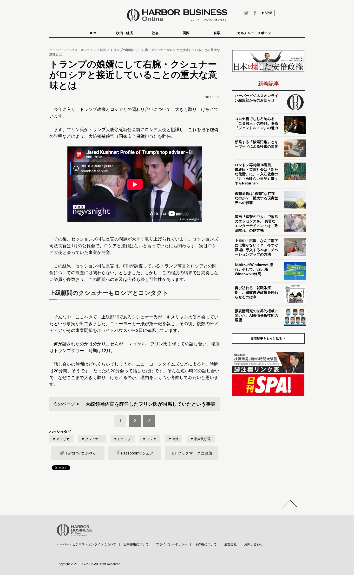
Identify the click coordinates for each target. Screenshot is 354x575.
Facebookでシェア (137, 453)
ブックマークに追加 (191, 453)
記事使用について (136, 544)
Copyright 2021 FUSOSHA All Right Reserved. (89, 564)
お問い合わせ (253, 544)
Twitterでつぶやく (81, 453)
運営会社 (230, 544)
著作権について (206, 544)
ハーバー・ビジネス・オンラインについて (86, 544)
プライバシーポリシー (171, 544)
